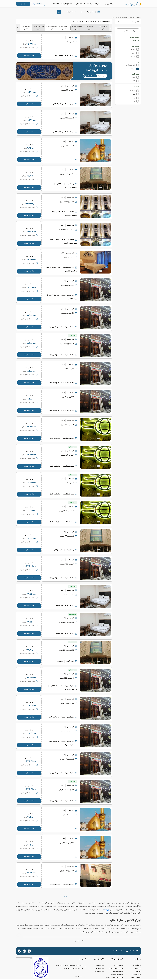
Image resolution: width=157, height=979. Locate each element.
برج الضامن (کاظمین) (71, 187)
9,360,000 (31, 148)
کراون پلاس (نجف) (68, 936)
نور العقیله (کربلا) (55, 239)
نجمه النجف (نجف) (68, 884)
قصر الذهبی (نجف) (68, 212)
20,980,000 (31, 538)
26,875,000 (31, 733)
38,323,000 (31, 203)
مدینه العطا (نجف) (68, 438)
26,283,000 (31, 705)
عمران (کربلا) (59, 55)
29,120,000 (31, 649)
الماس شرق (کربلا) (58, 550)
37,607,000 (31, 176)
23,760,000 (31, 426)
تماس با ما (56, 3)
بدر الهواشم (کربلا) (57, 104)
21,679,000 (31, 92)
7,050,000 (31, 817)
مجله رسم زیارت (67, 3)
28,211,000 (31, 956)
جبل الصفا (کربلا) (58, 605)
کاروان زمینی (70, 37)
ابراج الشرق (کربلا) (54, 965)
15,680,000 (31, 315)
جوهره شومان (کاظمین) (69, 243)
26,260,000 (31, 287)
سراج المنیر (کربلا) (53, 327)
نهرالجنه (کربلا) (72, 299)
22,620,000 (31, 872)
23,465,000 (31, 566)
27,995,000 (31, 231)
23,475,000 (31, 761)
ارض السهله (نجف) (68, 267)
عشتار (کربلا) (59, 184)
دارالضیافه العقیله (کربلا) (52, 267)
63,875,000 (31, 928)
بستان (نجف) (70, 184)
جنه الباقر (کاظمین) (53, 295)
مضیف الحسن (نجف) (67, 965)
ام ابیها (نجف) (69, 55)
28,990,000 (31, 594)
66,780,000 (31, 259)
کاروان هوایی (70, 253)
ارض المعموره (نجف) (67, 295)
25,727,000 (31, 44)
